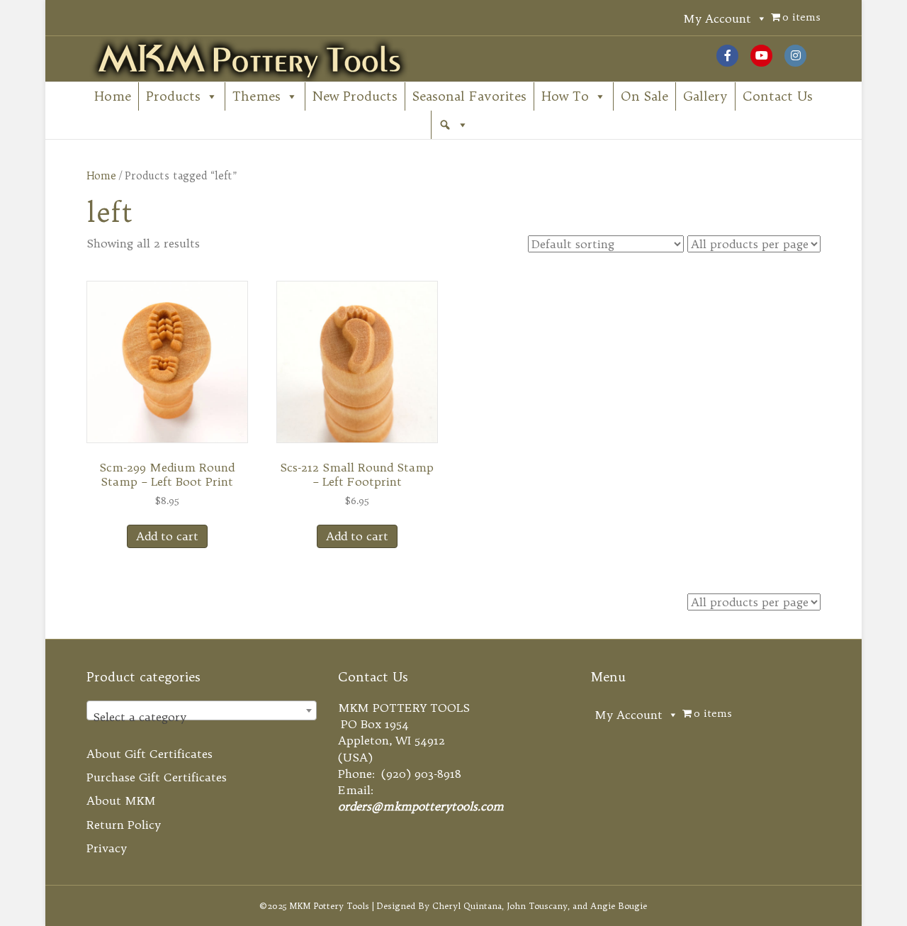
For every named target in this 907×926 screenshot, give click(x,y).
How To (565, 96)
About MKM (121, 800)
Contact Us (778, 96)
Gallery (705, 96)
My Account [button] (717, 18)
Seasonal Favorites (469, 96)
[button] (453, 125)
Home (112, 96)
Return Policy (123, 825)
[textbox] (202, 716)
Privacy (106, 848)
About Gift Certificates (149, 754)
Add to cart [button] (167, 536)
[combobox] (201, 710)
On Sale (644, 96)
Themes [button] (256, 96)
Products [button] (173, 96)
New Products (355, 96)
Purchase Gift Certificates (156, 777)
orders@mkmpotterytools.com (421, 806)
